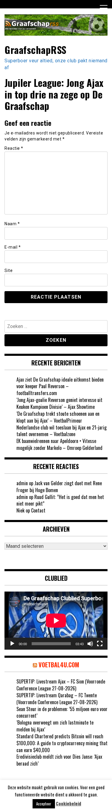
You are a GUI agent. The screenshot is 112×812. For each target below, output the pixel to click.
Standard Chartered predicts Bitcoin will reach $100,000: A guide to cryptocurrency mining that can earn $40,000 (62, 743)
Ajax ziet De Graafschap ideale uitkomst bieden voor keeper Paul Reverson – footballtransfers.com (60, 386)
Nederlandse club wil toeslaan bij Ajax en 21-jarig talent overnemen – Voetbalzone (61, 431)
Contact (38, 510)
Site (8, 270)
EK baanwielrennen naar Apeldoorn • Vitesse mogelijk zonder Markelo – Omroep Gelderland (59, 444)
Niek (20, 510)
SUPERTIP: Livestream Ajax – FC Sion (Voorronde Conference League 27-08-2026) (60, 685)
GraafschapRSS (35, 50)
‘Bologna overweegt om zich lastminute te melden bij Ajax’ (54, 726)
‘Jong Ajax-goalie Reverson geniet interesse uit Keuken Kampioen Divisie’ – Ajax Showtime (59, 403)
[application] (56, 621)
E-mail (12, 247)
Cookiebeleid (68, 803)
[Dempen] (90, 644)
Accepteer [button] (43, 804)
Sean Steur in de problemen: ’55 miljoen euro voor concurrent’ (62, 712)
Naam (12, 223)
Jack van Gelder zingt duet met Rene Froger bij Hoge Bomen (59, 487)
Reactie (13, 148)
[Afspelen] (12, 644)
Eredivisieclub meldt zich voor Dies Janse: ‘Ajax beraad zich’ (59, 760)
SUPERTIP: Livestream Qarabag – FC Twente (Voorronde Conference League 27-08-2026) (56, 699)
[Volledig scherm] (100, 644)
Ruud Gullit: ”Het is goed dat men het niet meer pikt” (60, 500)
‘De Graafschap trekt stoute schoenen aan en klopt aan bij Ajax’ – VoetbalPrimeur (57, 417)
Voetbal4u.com (59, 664)
